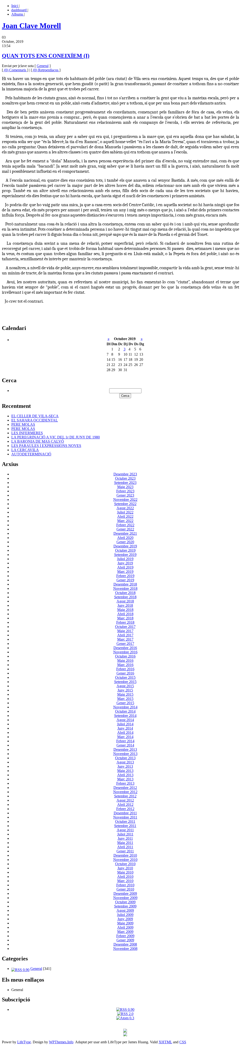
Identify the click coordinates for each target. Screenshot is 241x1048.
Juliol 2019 (125, 559)
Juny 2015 (125, 690)
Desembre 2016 (125, 648)
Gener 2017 (125, 644)
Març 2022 (125, 521)
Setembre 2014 (125, 716)
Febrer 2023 (125, 491)
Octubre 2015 (125, 677)
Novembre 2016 (125, 652)
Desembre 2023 (125, 474)
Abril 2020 (125, 538)
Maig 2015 (125, 694)
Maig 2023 (125, 487)
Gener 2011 (125, 851)
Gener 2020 (125, 542)
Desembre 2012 (125, 788)
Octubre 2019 (125, 550)
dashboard (19, 10)
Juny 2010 (125, 868)
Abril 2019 (125, 567)
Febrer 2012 (125, 809)
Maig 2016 (125, 661)
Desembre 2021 (125, 533)
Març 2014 (125, 737)
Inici (15, 6)
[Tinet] (125, 1035)
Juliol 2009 (125, 915)
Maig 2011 (125, 843)
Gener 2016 (125, 673)
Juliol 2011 (125, 834)
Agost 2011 (125, 830)
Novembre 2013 (125, 754)
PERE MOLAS (23, 424)
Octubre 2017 (125, 627)
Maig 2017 (125, 631)
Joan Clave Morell (31, 25)
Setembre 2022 (125, 504)
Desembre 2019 (125, 546)
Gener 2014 (125, 745)
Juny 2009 (125, 919)
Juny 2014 (125, 728)
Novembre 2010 (125, 860)
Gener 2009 (125, 940)
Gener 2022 (125, 529)
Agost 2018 (125, 601)
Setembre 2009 (125, 906)
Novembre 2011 (125, 817)
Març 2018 (125, 618)
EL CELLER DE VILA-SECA (35, 416)
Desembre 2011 (125, 813)
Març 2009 (125, 932)
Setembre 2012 (125, 796)
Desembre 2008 (125, 944)
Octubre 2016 (125, 656)
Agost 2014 (125, 720)
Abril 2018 (125, 614)
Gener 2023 (125, 495)
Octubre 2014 (125, 711)
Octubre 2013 (125, 758)
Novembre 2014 (125, 707)
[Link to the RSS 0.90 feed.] (125, 1010)
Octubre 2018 (125, 593)
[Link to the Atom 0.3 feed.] (125, 1018)
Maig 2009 (125, 923)
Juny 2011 (125, 838)
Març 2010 (125, 881)
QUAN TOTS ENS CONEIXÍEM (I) (45, 56)
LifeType (24, 1042)
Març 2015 (125, 699)
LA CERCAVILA (25, 450)
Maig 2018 (125, 610)
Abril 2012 (125, 805)
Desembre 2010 (125, 855)
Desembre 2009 (125, 893)
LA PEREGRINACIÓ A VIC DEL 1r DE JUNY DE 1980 (55, 437)
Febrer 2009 (125, 936)
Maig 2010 (125, 872)
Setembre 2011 (125, 826)
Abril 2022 (125, 516)
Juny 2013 (125, 766)
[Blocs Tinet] (125, 1031)
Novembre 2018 (125, 588)
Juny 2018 (125, 605)
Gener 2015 (125, 703)
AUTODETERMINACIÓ (31, 454)
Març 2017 (125, 639)
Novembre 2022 (125, 500)
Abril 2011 (125, 847)
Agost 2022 (125, 508)
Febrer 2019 (125, 576)
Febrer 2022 (125, 525)
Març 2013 (125, 779)
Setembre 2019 (125, 555)
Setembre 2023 (125, 483)
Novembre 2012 (125, 792)
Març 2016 (125, 665)
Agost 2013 (125, 762)
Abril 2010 (125, 877)
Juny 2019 (125, 563)
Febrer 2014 (125, 741)
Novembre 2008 (125, 949)
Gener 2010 (125, 889)
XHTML (165, 1042)
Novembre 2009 (125, 898)
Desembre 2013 (125, 749)
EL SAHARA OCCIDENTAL (34, 420)
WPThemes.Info (61, 1042)
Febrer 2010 (125, 885)
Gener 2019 (125, 580)
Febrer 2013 (125, 783)
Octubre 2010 (125, 864)
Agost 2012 (125, 800)
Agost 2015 (125, 686)
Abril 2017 (125, 635)
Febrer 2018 (125, 622)
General (42, 66)
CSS (182, 1042)
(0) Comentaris (15, 70)
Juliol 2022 (125, 512)
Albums (17, 14)
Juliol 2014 (125, 724)
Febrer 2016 (125, 669)
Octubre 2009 (125, 902)
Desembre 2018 (125, 584)
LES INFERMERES (27, 433)
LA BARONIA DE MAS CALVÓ (37, 441)
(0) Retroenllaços (45, 70)
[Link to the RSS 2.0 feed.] (125, 1014)
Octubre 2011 (125, 821)
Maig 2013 (125, 771)
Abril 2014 (125, 733)
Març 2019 (125, 572)
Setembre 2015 (125, 682)
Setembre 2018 (125, 597)
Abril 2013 (125, 775)
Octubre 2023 (125, 478)
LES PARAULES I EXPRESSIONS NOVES (46, 446)
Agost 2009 (125, 910)
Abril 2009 (125, 927)
